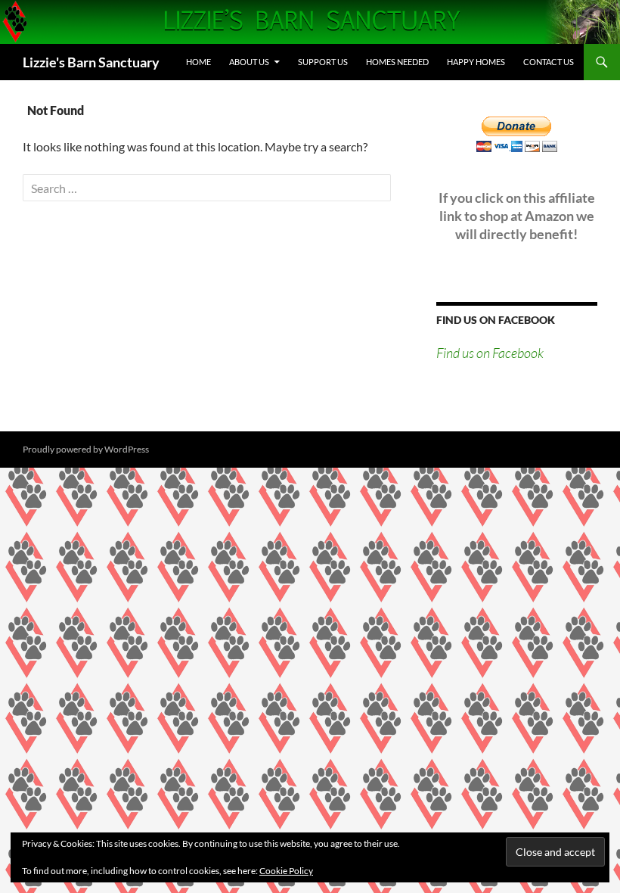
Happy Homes (476, 62)
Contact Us (548, 62)
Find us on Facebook (495, 319)
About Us (249, 62)
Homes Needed (397, 62)
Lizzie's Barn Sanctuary (91, 62)
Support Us (323, 62)
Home (198, 62)
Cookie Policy (286, 870)
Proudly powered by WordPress (86, 449)
